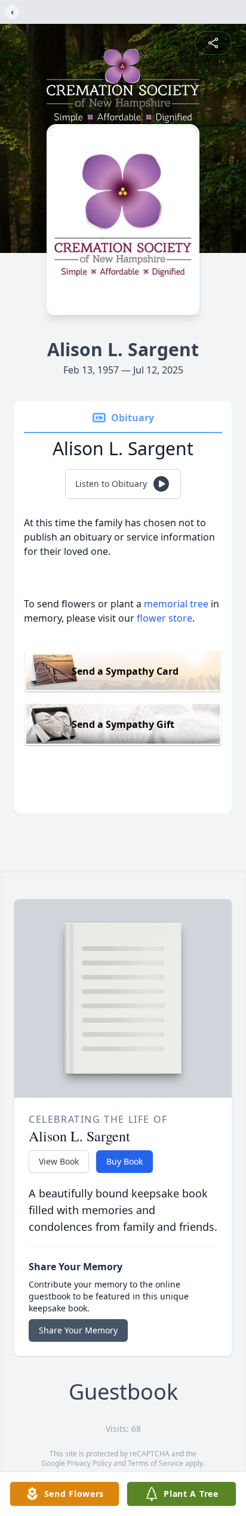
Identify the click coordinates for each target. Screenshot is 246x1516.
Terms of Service (155, 1463)
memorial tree (176, 603)
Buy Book (124, 1161)
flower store (164, 618)
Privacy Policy (89, 1463)
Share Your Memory (78, 1330)
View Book (59, 1161)
